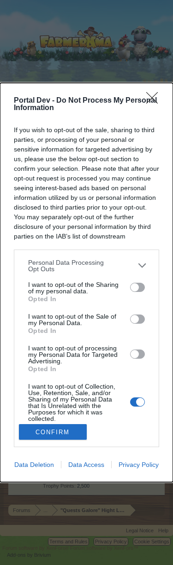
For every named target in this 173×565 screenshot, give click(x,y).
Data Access (86, 464)
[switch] (137, 287)
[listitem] (86, 265)
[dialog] (86, 282)
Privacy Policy (139, 464)
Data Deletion (34, 464)
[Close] (155, 101)
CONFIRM (53, 432)
